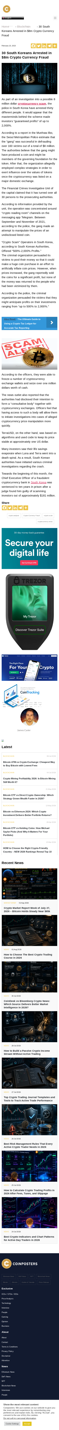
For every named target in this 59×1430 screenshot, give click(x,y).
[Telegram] (49, 45)
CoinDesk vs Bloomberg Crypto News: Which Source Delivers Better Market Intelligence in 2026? (27, 1004)
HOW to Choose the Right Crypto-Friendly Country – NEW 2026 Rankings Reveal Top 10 (27, 850)
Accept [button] (27, 1424)
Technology (6, 1303)
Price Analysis (7, 1299)
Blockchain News (44, 1276)
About (4, 1338)
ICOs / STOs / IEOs (10, 1294)
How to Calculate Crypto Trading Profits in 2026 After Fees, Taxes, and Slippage (29, 1192)
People (4, 1312)
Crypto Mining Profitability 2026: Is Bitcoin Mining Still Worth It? (29, 780)
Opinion (5, 1322)
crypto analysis (14, 515)
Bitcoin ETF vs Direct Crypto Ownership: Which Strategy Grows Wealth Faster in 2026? (28, 797)
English (8, 18)
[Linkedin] (44, 45)
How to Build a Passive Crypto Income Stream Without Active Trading (27, 1052)
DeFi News (22, 1276)
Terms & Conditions (10, 1347)
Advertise (5, 1360)
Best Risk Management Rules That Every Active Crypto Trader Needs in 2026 (28, 1145)
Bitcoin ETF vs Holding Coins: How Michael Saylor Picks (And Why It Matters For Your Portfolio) (26, 831)
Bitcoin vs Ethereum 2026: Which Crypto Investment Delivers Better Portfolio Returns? (27, 813)
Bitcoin (5, 1282)
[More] (54, 45)
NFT (31, 1276)
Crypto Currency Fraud (31, 515)
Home (5, 26)
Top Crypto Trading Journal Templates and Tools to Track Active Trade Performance (29, 1099)
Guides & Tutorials (28, 1282)
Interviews (6, 1390)
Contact (5, 1342)
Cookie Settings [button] (12, 1424)
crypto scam (48, 515)
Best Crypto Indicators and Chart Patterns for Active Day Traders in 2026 (29, 1238)
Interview (5, 1308)
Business (5, 1326)
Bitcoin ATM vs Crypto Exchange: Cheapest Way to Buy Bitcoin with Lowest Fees (29, 764)
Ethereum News (8, 1276)
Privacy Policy (8, 1351)
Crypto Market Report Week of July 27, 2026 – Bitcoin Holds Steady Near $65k (27, 910)
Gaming (5, 1317)
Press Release (44, 1282)
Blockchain (23, 26)
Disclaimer (6, 1356)
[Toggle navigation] (55, 18)
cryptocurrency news (45, 521)
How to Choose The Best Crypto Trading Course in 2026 (28, 956)
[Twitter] (38, 45)
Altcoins (14, 1282)
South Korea (38, 482)
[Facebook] (33, 45)
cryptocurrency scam (32, 103)
